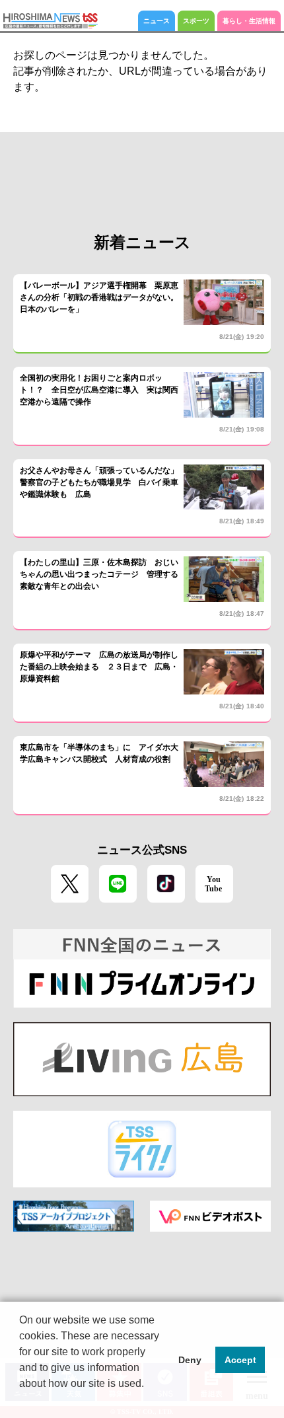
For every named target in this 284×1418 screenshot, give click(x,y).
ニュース (156, 20)
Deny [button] (189, 1360)
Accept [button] (240, 1360)
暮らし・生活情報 (249, 20)
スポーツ (196, 20)
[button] (21, 1401)
